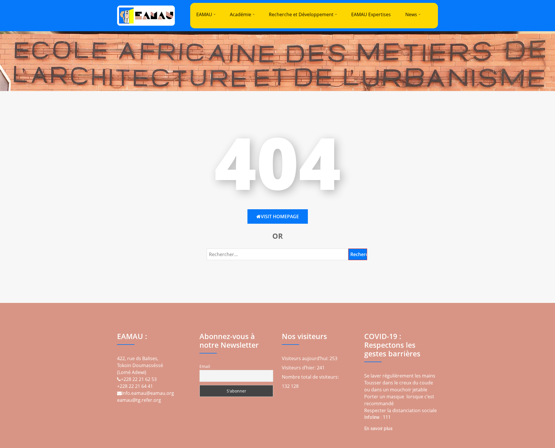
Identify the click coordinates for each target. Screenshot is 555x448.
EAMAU (204, 14)
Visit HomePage (280, 216)
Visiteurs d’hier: (299, 367)
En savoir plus (378, 428)
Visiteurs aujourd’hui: (306, 358)
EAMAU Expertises (371, 14)
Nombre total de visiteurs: (311, 377)
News (411, 14)
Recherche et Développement (301, 14)
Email (204, 366)
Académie (240, 14)
